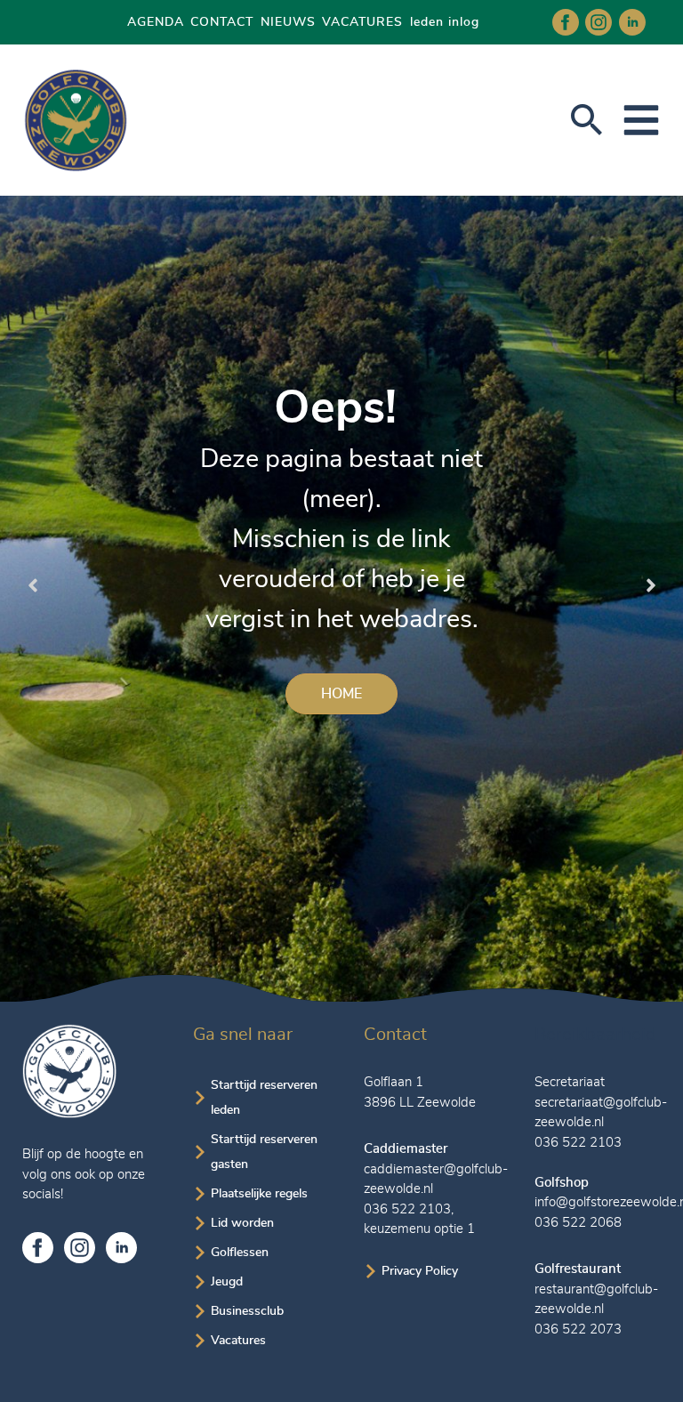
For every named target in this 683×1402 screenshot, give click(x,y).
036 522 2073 (578, 1329)
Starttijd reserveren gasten (264, 1152)
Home (341, 694)
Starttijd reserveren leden (264, 1097)
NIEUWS (288, 22)
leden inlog (444, 22)
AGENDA (155, 22)
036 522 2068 (578, 1222)
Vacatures (238, 1340)
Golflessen (240, 1252)
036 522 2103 (407, 1209)
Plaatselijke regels (259, 1194)
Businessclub (247, 1311)
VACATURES (362, 22)
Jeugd (227, 1282)
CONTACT (221, 22)
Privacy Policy (420, 1271)
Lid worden (242, 1223)
